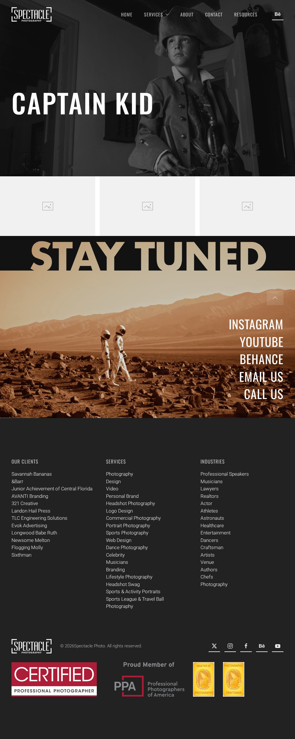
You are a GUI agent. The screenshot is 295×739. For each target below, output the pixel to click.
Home (127, 14)
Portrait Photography (128, 525)
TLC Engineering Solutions (39, 518)
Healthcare (212, 525)
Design (113, 481)
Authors (209, 569)
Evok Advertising (29, 525)
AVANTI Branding (30, 496)
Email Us (261, 376)
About (187, 14)
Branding (115, 569)
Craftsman (212, 547)
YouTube (261, 341)
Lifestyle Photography (129, 577)
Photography (119, 474)
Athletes (209, 511)
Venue (207, 562)
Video (112, 489)
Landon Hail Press (31, 511)
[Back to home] (32, 14)
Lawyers (210, 489)
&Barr (17, 481)
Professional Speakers (225, 474)
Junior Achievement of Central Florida (52, 489)
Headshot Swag (123, 584)
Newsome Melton (31, 540)
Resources (246, 14)
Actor (206, 503)
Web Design (118, 540)
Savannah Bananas (32, 474)
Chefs (207, 577)
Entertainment (215, 533)
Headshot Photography (130, 503)
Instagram (256, 324)
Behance (261, 359)
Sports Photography (127, 533)
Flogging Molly (27, 547)
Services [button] (153, 14)
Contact (214, 14)
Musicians (117, 562)
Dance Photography (127, 547)
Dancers (209, 540)
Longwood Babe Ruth (34, 533)
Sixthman (21, 555)
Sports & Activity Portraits (133, 591)
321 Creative (25, 503)
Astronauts (212, 518)
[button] (47, 206)
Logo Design (119, 511)
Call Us (263, 393)
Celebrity (115, 555)
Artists (208, 555)
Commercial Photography (133, 518)
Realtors (210, 496)
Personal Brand (122, 496)
